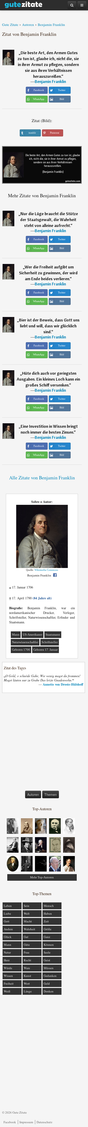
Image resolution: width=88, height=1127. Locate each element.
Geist (47, 960)
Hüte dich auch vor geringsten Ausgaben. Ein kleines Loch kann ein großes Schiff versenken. (48, 379)
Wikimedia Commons (46, 569)
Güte (27, 944)
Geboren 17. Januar (45, 649)
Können (49, 944)
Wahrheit (29, 929)
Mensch (49, 906)
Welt (27, 913)
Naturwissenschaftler (25, 642)
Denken (49, 991)
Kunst (27, 976)
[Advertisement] (44, 743)
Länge (28, 991)
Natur (7, 952)
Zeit (46, 921)
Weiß (7, 991)
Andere (8, 929)
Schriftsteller (50, 642)
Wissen (8, 976)
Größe (47, 929)
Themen (50, 794)
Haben (48, 913)
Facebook (10, 1122)
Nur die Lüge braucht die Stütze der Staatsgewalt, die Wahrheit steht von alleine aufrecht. (49, 219)
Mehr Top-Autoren (42, 877)
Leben (8, 906)
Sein (26, 906)
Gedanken (50, 976)
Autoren (33, 794)
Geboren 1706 (21, 649)
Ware (27, 968)
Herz (7, 960)
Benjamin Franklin (50, 81)
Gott (6, 921)
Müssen (49, 968)
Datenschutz (44, 1122)
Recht (27, 960)
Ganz (47, 937)
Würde (8, 968)
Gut (26, 937)
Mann (15, 634)
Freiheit (9, 983)
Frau (26, 952)
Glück (7, 937)
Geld (47, 983)
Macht (28, 921)
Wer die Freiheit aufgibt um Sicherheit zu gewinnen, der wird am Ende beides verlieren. (48, 272)
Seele (47, 952)
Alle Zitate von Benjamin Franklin (42, 477)
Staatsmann (53, 634)
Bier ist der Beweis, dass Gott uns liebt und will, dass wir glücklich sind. (49, 325)
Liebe (7, 913)
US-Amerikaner (32, 634)
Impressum (26, 1122)
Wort (27, 983)
